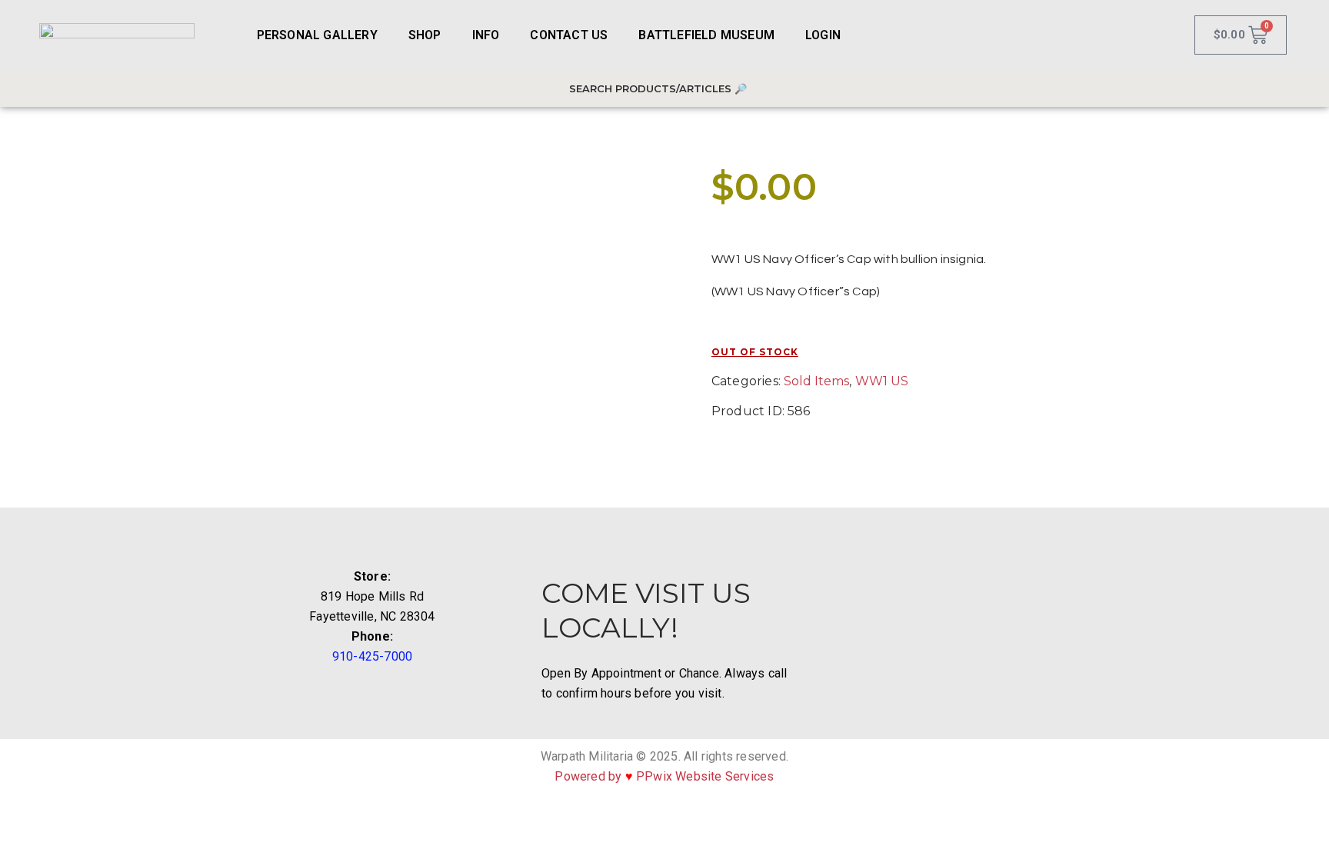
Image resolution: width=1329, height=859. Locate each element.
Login (823, 35)
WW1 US (881, 381)
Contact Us (569, 35)
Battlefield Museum (706, 35)
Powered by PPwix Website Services (664, 776)
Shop (424, 35)
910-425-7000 (372, 656)
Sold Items (816, 381)
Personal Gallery (317, 35)
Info (486, 35)
